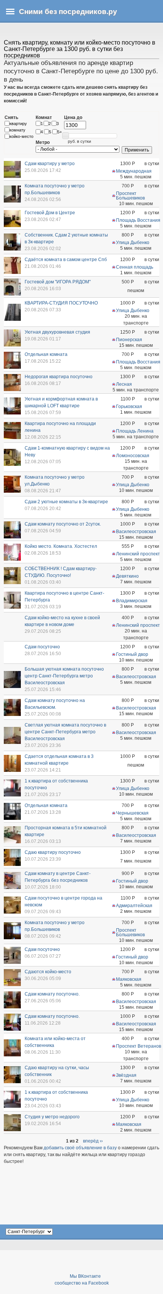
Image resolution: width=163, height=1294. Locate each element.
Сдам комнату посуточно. (52, 994)
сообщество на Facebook (82, 1283)
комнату (17, 130)
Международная (134, 171)
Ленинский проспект (138, 554)
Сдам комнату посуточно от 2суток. (63, 524)
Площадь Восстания (138, 220)
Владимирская (131, 600)
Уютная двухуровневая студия (57, 332)
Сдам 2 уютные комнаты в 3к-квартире (66, 501)
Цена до (73, 117)
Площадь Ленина (135, 431)
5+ (59, 132)
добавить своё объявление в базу (80, 1147)
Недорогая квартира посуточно (58, 376)
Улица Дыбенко (132, 242)
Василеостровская (136, 531)
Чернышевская (132, 813)
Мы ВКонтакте (85, 1276)
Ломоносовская (132, 455)
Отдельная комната (46, 354)
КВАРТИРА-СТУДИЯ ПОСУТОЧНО (61, 303)
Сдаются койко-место (48, 971)
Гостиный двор (132, 654)
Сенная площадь (134, 267)
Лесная (124, 384)
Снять (11, 117)
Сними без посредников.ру (68, 11)
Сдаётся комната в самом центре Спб (66, 259)
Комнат (44, 117)
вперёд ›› (93, 1141)
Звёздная (126, 1075)
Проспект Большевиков (130, 195)
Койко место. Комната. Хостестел (61, 546)
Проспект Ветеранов (138, 1046)
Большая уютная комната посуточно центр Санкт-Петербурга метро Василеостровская (64, 675)
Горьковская (129, 406)
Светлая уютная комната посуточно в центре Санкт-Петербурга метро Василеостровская (65, 731)
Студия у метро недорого (52, 1116)
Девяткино (127, 576)
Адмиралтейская (134, 905)
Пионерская (129, 339)
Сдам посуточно (42, 646)
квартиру (18, 123)
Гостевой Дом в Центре (50, 212)
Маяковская (128, 979)
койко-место (21, 136)
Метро (43, 142)
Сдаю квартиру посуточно (53, 852)
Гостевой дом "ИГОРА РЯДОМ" (58, 281)
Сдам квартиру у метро (50, 163)
